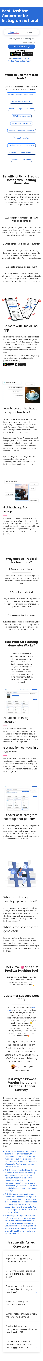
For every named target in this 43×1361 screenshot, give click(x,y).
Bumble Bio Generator (21, 160)
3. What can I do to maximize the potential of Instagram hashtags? (20, 1289)
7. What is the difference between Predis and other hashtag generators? (19, 1344)
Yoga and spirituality (23, 61)
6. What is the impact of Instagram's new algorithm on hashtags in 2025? (21, 1329)
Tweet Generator (21, 138)
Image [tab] (29, 32)
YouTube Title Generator (21, 101)
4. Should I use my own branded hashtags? (17, 1303)
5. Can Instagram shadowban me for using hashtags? (21, 1315)
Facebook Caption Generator (21, 109)
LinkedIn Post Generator (21, 123)
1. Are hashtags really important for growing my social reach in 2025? (19, 1258)
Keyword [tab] (13, 32)
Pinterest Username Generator (21, 130)
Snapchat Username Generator (21, 152)
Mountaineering (17, 58)
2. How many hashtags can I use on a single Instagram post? (20, 1274)
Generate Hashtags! (22, 46)
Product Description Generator (21, 145)
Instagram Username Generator (21, 94)
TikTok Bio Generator (21, 116)
